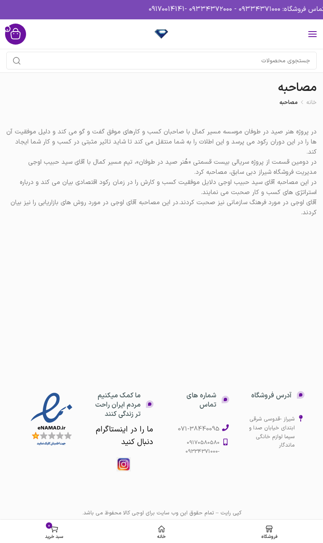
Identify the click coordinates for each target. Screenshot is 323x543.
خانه (311, 102)
